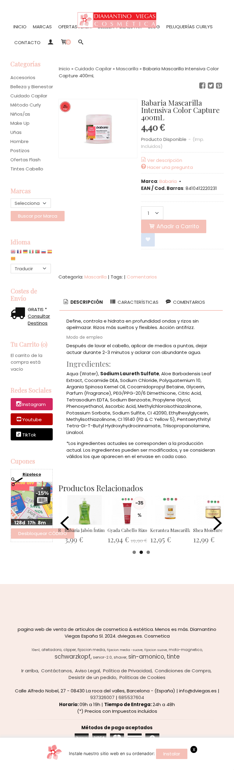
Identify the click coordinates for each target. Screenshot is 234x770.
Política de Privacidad (127, 670)
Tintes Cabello (26, 169)
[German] (25, 253)
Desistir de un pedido (92, 677)
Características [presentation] (137, 302)
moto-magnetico (185, 649)
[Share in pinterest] (219, 86)
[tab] (82, 302)
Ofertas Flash (74, 26)
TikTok (29, 435)
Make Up (20, 123)
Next (217, 523)
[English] (13, 253)
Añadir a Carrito (177, 226)
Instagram (34, 404)
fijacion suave (155, 650)
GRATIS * (37, 309)
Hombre (19, 141)
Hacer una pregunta (170, 167)
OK (167, 764)
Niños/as (20, 114)
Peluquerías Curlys (189, 26)
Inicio (20, 26)
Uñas (16, 132)
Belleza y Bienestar (31, 86)
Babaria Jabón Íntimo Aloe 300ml (98, 530)
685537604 (131, 697)
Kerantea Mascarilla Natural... (180, 530)
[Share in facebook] (202, 86)
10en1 (36, 650)
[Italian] (31, 253)
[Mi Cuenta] (50, 43)
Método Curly (25, 105)
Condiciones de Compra (183, 670)
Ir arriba (29, 670)
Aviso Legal (87, 670)
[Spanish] (49, 253)
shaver (120, 657)
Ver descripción (164, 160)
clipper (69, 649)
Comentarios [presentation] (188, 302)
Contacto (27, 42)
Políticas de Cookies (142, 677)
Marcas (42, 26)
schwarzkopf (72, 657)
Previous (64, 523)
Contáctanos (56, 670)
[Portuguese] (37, 253)
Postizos (20, 150)
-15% (42, 493)
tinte (173, 657)
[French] (19, 253)
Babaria (168, 181)
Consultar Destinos (39, 319)
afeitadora (51, 649)
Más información (192, 764)
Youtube (32, 419)
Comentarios (142, 277)
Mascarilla (95, 277)
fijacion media (91, 649)
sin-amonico (146, 657)
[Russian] (43, 253)
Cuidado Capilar (28, 96)
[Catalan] (14, 260)
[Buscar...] (81, 43)
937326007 (102, 697)
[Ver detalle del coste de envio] (19, 314)
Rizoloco (32, 474)
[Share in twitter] (211, 86)
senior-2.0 (102, 657)
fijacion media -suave (125, 650)
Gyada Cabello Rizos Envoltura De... (144, 530)
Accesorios (22, 77)
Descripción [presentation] (86, 302)
